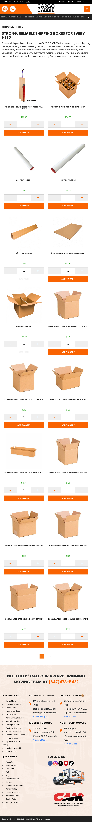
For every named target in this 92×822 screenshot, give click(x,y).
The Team (10, 768)
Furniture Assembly (14, 748)
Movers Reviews (12, 779)
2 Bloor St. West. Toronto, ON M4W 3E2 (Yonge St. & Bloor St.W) (45, 734)
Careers (9, 782)
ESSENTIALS (4, 17)
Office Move (11, 714)
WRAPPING (39, 17)
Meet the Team (12, 765)
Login (62, 2)
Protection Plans (12, 795)
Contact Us (82, 2)
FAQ (7, 772)
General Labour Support (16, 735)
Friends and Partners (14, 785)
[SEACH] (88, 17)
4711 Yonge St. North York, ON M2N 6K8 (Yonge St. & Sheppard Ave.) (75, 736)
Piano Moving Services (15, 718)
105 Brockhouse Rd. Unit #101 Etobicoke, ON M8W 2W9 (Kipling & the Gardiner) (75, 709)
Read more (24, 278)
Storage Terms (12, 802)
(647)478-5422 (63, 682)
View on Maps (40, 716)
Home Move (11, 701)
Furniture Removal (13, 728)
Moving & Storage (13, 704)
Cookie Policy (11, 799)
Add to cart (24, 132)
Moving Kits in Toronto (51, 17)
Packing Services (13, 711)
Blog (7, 775)
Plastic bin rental (15, 17)
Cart (72, 2)
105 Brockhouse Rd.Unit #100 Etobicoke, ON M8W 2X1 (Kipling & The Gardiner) (45, 709)
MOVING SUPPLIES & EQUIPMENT (70, 17)
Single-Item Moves (13, 731)
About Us (9, 762)
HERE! (28, 2)
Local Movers (11, 751)
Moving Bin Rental (13, 724)
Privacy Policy (11, 789)
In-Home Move (12, 738)
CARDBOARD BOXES (28, 17)
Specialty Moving (13, 721)
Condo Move (11, 708)
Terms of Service (13, 792)
